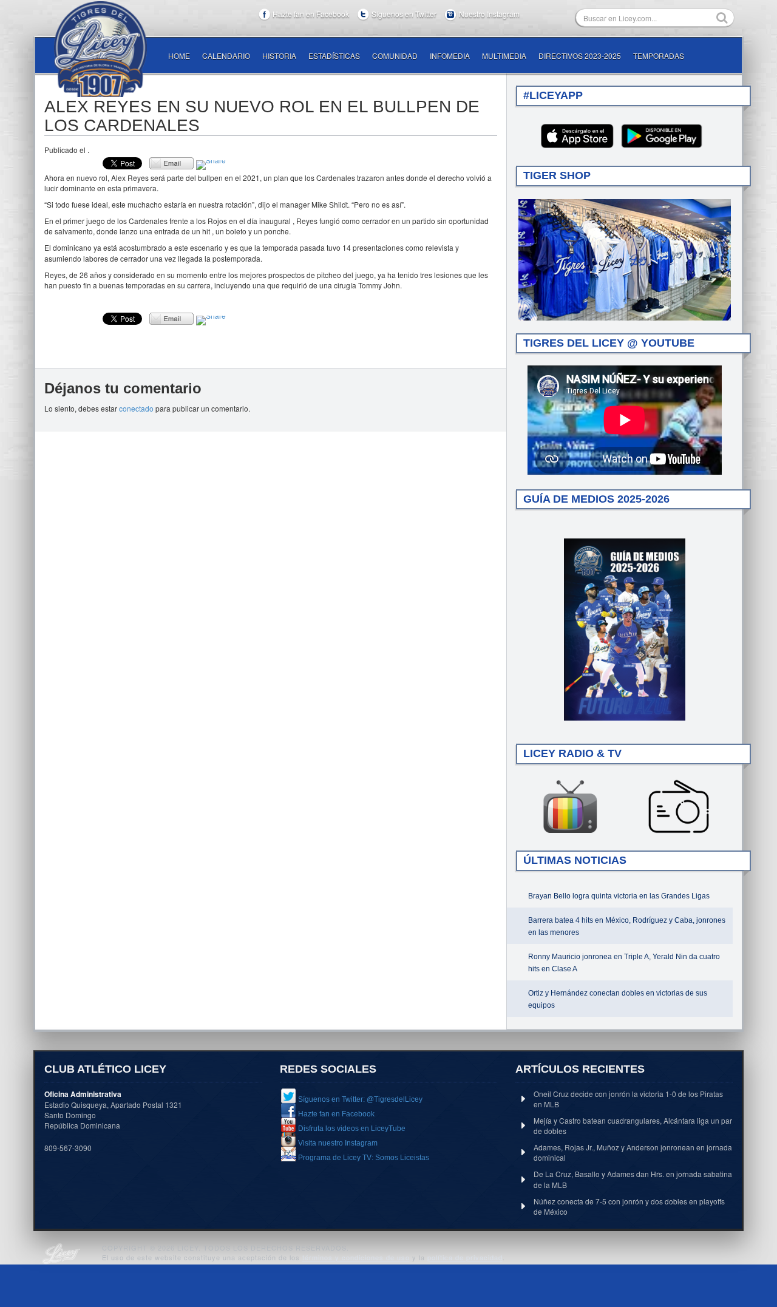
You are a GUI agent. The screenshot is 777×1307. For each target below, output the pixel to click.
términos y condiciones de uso (356, 1257)
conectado (136, 408)
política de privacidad (465, 1257)
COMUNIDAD (395, 55)
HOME (179, 55)
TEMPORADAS (658, 55)
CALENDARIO (226, 55)
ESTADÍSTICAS (334, 55)
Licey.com (100, 49)
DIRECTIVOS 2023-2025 (579, 55)
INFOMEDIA (450, 55)
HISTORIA (279, 55)
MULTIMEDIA (504, 55)
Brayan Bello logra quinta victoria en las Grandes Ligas (619, 896)
